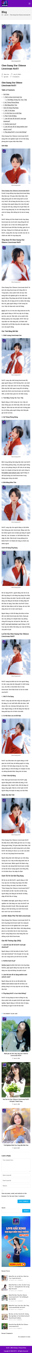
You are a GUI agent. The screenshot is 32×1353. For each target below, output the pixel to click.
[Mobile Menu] (29, 3)
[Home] (2, 15)
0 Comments (16, 76)
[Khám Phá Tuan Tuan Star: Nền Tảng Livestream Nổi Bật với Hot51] (5, 1307)
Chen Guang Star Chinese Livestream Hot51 (21, 15)
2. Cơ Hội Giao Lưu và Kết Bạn (12, 113)
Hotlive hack (6, 965)
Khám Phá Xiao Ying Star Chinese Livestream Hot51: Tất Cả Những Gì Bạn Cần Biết (18, 1297)
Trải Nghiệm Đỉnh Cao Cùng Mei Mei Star (16, 1145)
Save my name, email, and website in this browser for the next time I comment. (14, 1194)
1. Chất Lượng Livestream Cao (12, 97)
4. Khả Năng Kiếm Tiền (10, 105)
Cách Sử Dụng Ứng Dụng (10, 108)
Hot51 (4, 311)
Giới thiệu (6, 94)
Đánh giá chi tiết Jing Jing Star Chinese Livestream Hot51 (16, 1054)
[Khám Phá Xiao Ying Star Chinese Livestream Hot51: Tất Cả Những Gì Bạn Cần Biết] (5, 1298)
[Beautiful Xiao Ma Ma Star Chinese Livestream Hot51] (5, 1326)
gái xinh (6, 76)
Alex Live (6, 74)
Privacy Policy (22, 1348)
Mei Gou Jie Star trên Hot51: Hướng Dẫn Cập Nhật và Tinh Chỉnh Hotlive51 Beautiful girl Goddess (19, 1316)
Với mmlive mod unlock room (11, 473)
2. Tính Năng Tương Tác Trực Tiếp (16, 100)
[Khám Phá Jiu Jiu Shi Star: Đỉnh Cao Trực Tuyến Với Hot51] (5, 1278)
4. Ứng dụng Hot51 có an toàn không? (15, 132)
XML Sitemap (14, 1348)
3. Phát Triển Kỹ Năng (10, 116)
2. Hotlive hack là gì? (9, 124)
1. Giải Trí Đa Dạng (9, 110)
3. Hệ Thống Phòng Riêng (11, 102)
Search (3, 1208)
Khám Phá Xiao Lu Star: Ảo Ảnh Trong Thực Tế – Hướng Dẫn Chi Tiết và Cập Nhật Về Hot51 (19, 1287)
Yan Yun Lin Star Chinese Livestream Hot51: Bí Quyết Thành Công (16, 1100)
